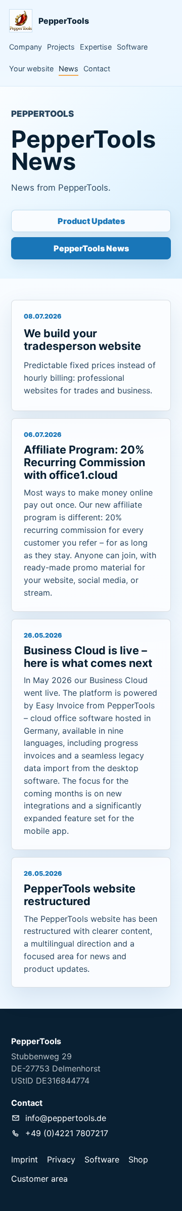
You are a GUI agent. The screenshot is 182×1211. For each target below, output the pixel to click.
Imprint (24, 1159)
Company (25, 46)
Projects (61, 46)
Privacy (61, 1159)
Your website (31, 68)
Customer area (39, 1179)
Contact (96, 68)
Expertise (96, 46)
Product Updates (91, 221)
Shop (138, 1159)
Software (132, 46)
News (68, 68)
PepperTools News (91, 248)
